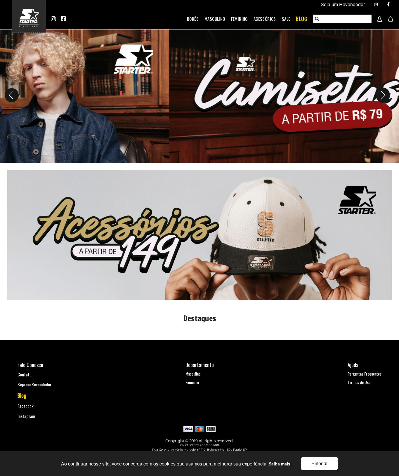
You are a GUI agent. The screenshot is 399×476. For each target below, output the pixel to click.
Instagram (26, 416)
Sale (286, 18)
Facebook (26, 406)
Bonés (193, 18)
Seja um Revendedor (34, 384)
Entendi (319, 463)
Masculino (214, 18)
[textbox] (342, 19)
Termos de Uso (359, 382)
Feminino (239, 18)
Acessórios (265, 18)
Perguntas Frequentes (364, 374)
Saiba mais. (280, 464)
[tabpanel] (199, 95)
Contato (25, 374)
